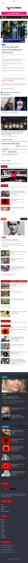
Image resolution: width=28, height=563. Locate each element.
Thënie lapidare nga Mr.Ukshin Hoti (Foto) (13, 85)
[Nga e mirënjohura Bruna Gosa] (5, 199)
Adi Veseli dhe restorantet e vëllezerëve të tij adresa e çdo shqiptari (17, 432)
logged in (9, 163)
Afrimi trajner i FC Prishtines (9, 112)
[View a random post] (25, 17)
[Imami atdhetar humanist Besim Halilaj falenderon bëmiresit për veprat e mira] (6, 471)
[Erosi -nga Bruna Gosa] (14, 380)
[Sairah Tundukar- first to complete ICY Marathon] (5, 283)
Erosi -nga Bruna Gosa (10, 397)
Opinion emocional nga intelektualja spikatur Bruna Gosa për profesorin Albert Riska (18, 457)
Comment (23, 281)
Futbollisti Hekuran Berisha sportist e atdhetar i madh (18, 352)
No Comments (20, 286)
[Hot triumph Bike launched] (5, 290)
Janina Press (13, 54)
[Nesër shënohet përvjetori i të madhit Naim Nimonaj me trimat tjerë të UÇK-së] (5, 266)
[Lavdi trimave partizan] (14, 222)
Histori (4, 237)
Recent (14, 281)
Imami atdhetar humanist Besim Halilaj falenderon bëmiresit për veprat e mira (18, 473)
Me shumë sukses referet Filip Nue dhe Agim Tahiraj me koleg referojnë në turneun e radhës (12, 133)
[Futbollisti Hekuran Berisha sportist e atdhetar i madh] (5, 351)
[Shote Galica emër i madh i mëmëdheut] (5, 258)
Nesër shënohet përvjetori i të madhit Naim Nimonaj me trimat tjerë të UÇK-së (17, 268)
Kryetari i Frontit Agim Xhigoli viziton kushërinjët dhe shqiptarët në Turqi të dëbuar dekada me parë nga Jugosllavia (18, 361)
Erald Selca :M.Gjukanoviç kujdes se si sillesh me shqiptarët (13, 80)
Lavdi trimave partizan (10, 240)
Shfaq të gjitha (24, 218)
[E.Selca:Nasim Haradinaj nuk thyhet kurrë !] (5, 329)
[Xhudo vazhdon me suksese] (14, 139)
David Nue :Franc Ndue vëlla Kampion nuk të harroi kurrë (16, 208)
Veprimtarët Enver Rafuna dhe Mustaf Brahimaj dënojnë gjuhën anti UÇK (17, 448)
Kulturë (4, 394)
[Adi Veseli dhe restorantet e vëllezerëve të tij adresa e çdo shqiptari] (6, 429)
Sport (4, 44)
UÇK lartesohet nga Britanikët (16, 344)
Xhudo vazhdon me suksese (9, 154)
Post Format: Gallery (6, 306)
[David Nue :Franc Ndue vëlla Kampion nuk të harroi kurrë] (5, 207)
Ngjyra (2, 519)
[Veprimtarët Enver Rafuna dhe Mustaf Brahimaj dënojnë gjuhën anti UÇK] (6, 446)
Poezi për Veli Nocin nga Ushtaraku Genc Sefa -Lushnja (17, 416)
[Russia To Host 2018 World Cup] (5, 298)
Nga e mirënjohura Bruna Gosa (17, 199)
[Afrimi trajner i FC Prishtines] (14, 97)
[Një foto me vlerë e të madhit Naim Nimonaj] (5, 251)
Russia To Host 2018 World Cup (17, 299)
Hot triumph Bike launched (16, 291)
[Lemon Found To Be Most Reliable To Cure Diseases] (5, 310)
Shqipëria (3, 521)
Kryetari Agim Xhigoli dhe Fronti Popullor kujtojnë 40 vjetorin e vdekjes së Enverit (17, 338)
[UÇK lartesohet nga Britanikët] (5, 344)
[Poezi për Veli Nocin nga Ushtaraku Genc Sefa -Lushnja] (6, 414)
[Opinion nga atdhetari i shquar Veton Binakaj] (5, 191)
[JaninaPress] (2, 17)
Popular (6, 281)
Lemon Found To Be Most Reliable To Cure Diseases (18, 312)
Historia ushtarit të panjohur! (8, 274)
